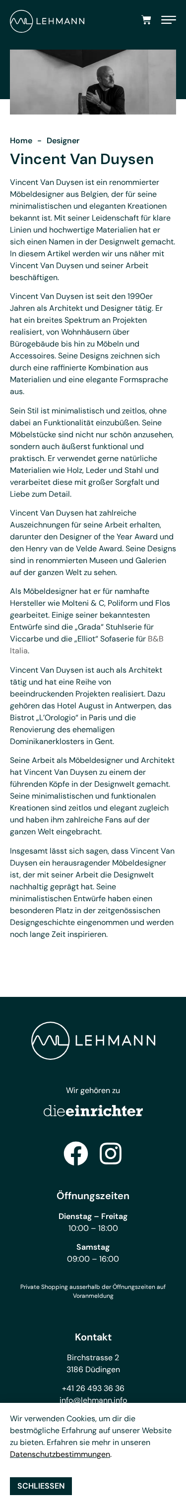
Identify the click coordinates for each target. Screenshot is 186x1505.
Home (21, 140)
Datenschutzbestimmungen (60, 1454)
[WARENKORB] (146, 20)
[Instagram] (110, 1153)
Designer (63, 140)
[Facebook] (75, 1153)
